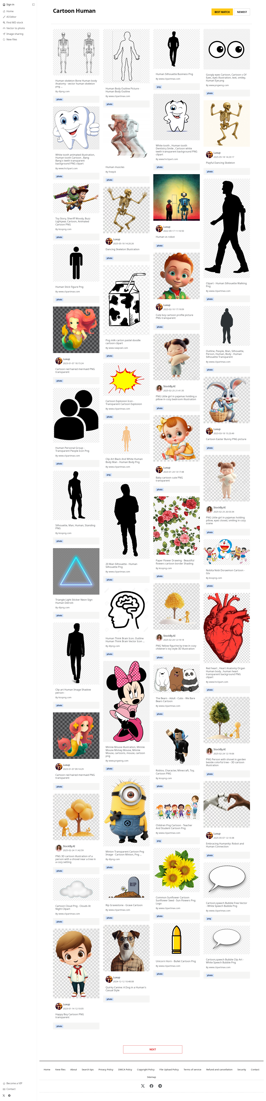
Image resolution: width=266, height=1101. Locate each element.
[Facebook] (151, 1086)
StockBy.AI (169, 386)
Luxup (217, 152)
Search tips (88, 1069)
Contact (255, 1069)
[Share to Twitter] (85, 72)
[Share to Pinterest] (96, 72)
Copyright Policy (146, 1069)
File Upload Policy (169, 1069)
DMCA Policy (125, 1069)
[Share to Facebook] (90, 72)
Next (152, 1049)
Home (47, 1069)
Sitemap (151, 1077)
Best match (222, 12)
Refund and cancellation (219, 1069)
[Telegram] (9, 1095)
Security (241, 1069)
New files (60, 1069)
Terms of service (192, 1069)
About (73, 1069)
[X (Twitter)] (3, 1095)
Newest (242, 12)
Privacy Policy (106, 1069)
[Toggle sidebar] (33, 4)
